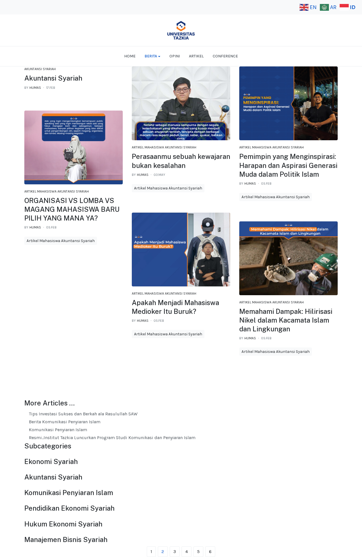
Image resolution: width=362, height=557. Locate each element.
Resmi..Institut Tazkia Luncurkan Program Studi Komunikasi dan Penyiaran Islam (111, 437)
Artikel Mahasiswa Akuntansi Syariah (164, 147)
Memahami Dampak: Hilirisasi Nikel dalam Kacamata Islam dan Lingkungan (285, 320)
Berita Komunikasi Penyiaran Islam (64, 421)
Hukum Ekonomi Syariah (63, 524)
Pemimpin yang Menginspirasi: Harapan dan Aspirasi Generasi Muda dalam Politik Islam (288, 165)
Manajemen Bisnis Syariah (65, 539)
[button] (152, 56)
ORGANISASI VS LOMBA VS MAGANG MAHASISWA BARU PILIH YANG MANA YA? (72, 209)
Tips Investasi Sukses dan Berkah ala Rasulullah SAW (82, 413)
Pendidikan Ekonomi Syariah (69, 508)
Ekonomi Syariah (51, 461)
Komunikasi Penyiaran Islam (57, 429)
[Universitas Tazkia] (181, 30)
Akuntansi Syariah (40, 69)
